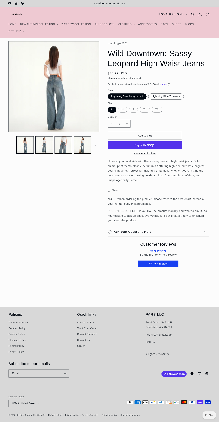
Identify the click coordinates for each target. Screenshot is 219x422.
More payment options (145, 153)
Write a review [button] (158, 263)
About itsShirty (85, 322)
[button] (38, 24)
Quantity (112, 117)
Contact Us (83, 340)
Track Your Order (87, 328)
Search (81, 346)
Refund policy (55, 415)
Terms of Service (18, 322)
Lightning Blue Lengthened (127, 96)
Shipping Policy (17, 340)
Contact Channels (87, 334)
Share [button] (115, 190)
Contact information (130, 415)
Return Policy (16, 351)
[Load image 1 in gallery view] (25, 145)
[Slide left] (12, 144)
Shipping (112, 78)
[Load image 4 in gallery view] (82, 145)
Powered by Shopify (35, 415)
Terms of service (90, 415)
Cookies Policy (17, 328)
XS (157, 109)
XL (144, 109)
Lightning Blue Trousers (166, 96)
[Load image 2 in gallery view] (44, 145)
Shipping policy (109, 415)
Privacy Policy (16, 334)
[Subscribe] (65, 373)
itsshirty (20, 415)
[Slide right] (95, 144)
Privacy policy (72, 415)
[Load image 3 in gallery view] (63, 145)
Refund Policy (16, 346)
